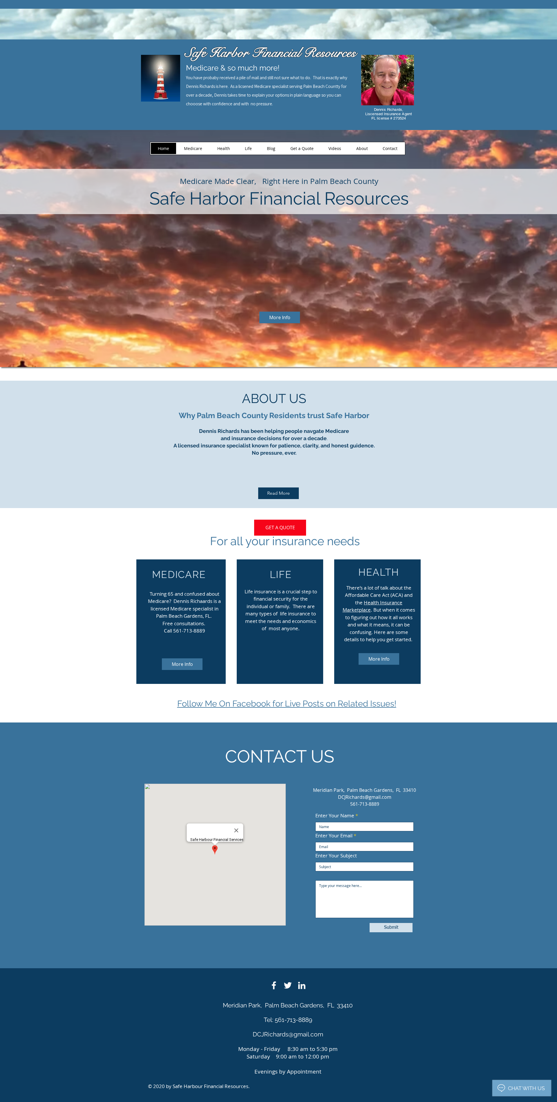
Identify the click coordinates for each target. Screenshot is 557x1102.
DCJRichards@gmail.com (364, 797)
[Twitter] (288, 985)
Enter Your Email (333, 835)
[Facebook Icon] (274, 985)
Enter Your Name (334, 815)
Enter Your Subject (336, 855)
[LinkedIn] (301, 985)
